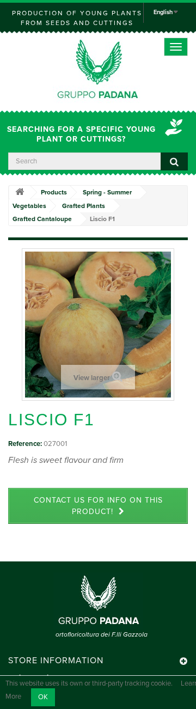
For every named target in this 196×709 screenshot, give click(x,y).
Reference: (25, 443)
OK (43, 697)
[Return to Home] (19, 192)
